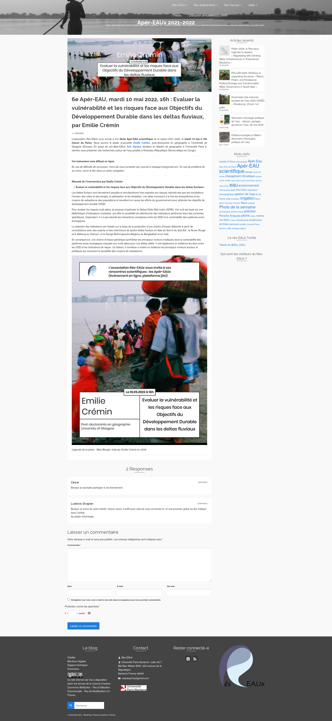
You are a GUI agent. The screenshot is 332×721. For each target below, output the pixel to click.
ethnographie (224, 190)
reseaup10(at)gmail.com (135, 678)
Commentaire (74, 545)
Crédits (71, 657)
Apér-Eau (255, 160)
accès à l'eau (227, 161)
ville (229, 228)
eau (233, 184)
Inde (228, 198)
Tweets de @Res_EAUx (232, 244)
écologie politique (239, 228)
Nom (69, 586)
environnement (248, 185)
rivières (260, 215)
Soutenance (242, 220)
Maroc (221, 203)
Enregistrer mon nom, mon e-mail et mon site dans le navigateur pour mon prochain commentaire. (116, 600)
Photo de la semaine (237, 207)
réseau (233, 220)
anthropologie (241, 161)
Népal (244, 202)
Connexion (73, 669)
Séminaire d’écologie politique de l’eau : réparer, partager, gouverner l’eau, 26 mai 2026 (247, 121)
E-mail (120, 586)
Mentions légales (76, 661)
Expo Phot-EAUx (239, 189)
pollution (250, 211)
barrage (248, 171)
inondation (235, 199)
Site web (171, 586)
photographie (224, 211)
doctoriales (250, 180)
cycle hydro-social (238, 180)
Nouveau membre (232, 203)
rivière (252, 216)
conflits (227, 180)
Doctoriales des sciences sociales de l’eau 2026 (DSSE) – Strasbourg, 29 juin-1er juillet (242, 102)
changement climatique (240, 176)
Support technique (77, 665)
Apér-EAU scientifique (239, 168)
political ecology (237, 211)
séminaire (234, 224)
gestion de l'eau (245, 194)
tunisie (242, 224)
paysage (251, 203)
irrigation (247, 198)
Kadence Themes (108, 715)
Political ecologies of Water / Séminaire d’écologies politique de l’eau (246, 138)
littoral (257, 199)
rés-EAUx (224, 220)
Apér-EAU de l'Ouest (227, 167)
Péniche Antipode (230, 215)
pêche (245, 215)
